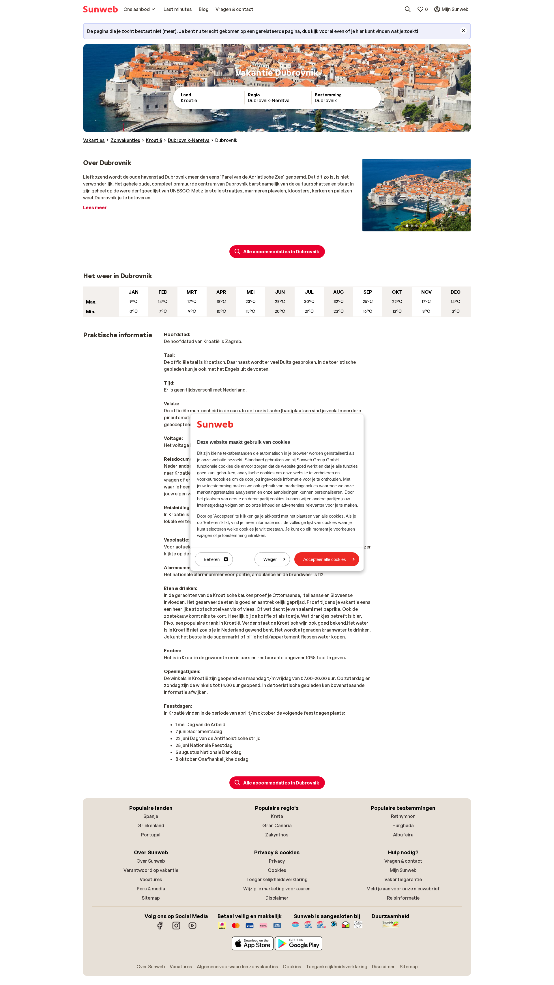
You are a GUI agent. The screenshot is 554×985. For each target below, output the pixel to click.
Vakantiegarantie (403, 879)
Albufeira (403, 835)
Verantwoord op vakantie (150, 870)
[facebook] (160, 928)
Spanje (150, 816)
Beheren (212, 559)
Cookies (277, 870)
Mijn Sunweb (403, 870)
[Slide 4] (421, 225)
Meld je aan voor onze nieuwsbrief (403, 889)
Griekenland (150, 825)
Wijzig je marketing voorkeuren (276, 889)
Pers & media (151, 889)
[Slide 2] (412, 225)
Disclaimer (277, 898)
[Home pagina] (100, 9)
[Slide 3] (416, 225)
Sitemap (151, 898)
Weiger (270, 559)
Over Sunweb (150, 861)
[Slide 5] (425, 225)
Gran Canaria (277, 825)
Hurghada (403, 825)
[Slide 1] (407, 225)
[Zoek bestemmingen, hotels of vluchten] (407, 9)
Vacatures (151, 879)
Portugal (150, 835)
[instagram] (176, 928)
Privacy (277, 861)
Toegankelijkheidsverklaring (277, 879)
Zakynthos (277, 835)
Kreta (277, 816)
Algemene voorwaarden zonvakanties (237, 966)
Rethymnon (403, 816)
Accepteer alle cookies (324, 559)
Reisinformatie (403, 898)
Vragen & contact (403, 861)
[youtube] (192, 928)
